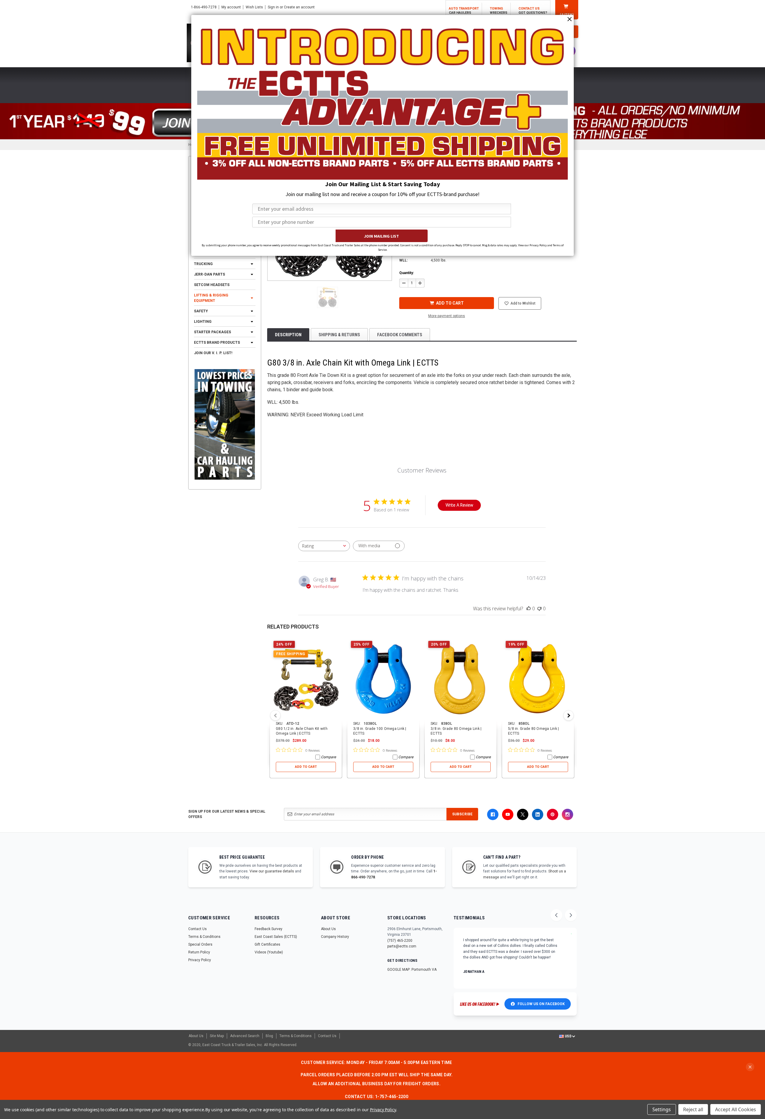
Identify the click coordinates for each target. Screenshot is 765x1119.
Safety (201, 311)
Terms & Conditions (204, 937)
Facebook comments (399, 334)
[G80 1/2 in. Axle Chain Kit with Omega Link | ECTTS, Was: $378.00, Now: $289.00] (306, 679)
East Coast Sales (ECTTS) (276, 937)
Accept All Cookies (735, 1109)
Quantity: (406, 273)
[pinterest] (552, 814)
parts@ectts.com (401, 946)
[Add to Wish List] (338, 641)
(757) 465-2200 (399, 940)
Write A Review (459, 505)
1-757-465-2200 (391, 1096)
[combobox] (324, 546)
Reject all (693, 1109)
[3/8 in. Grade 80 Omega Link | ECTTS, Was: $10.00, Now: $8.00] (461, 679)
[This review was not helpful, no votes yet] (539, 608)
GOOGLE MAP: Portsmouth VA (412, 969)
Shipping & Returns (339, 334)
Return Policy (199, 952)
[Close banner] (750, 1067)
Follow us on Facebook (541, 1004)
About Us (328, 929)
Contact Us (197, 929)
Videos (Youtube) (269, 952)
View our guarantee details (272, 871)
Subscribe (462, 814)
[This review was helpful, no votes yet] (529, 608)
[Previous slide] (556, 915)
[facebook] (492, 814)
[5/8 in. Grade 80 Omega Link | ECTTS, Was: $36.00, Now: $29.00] (538, 679)
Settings (661, 1109)
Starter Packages (212, 332)
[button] (327, 297)
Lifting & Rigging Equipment (211, 298)
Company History (335, 937)
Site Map (217, 1036)
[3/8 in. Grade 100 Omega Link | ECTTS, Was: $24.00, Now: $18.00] (383, 679)
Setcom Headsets (212, 285)
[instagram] (567, 814)
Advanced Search (244, 1036)
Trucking (203, 264)
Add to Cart (306, 767)
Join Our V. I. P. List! (213, 353)
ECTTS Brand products (217, 342)
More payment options (446, 316)
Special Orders (200, 944)
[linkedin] (537, 814)
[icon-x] (522, 814)
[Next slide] (571, 915)
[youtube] (507, 814)
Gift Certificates (267, 944)
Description (288, 334)
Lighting (203, 322)
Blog (269, 1036)
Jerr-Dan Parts (209, 274)
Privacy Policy (199, 960)
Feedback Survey (268, 929)
